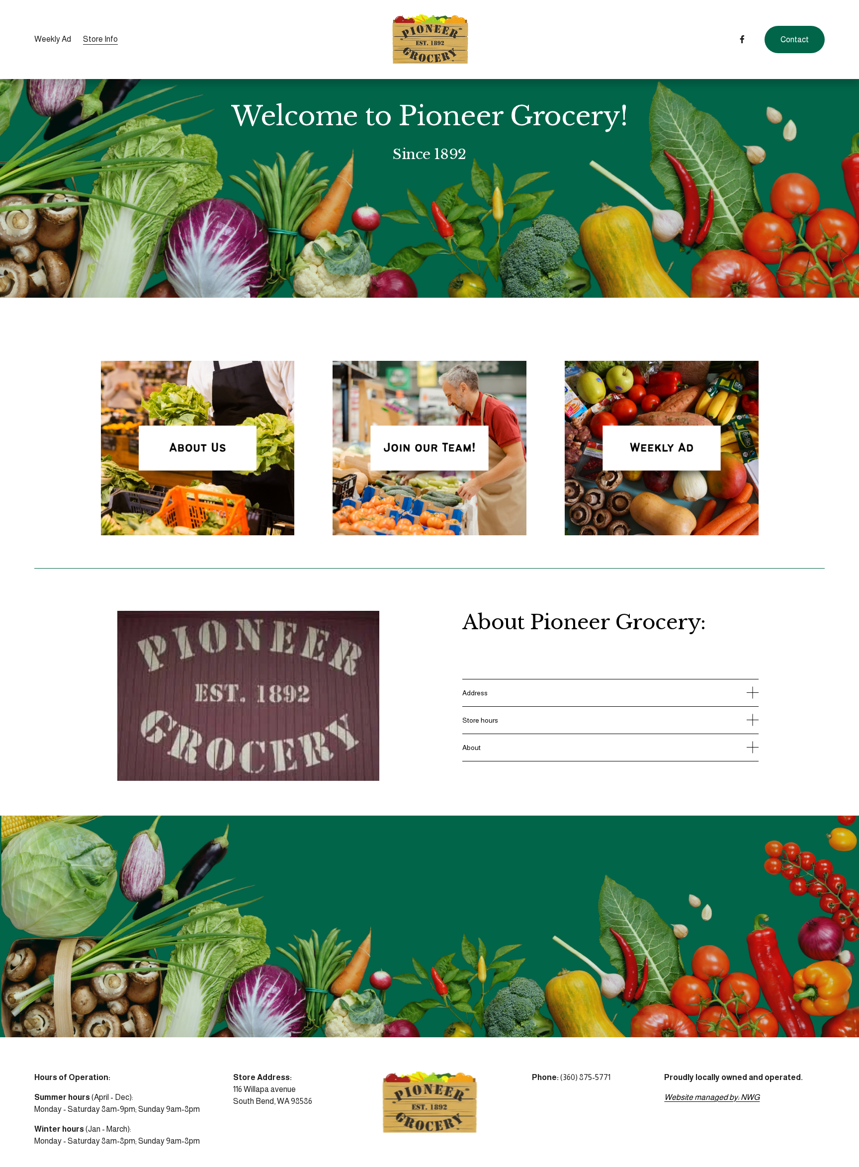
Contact (794, 39)
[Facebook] (742, 39)
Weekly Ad (52, 39)
